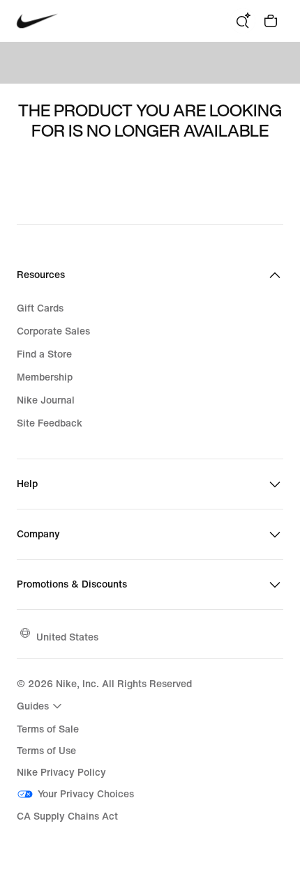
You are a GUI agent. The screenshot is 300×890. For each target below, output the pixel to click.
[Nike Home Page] (37, 21)
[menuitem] (41, 706)
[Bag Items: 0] (270, 20)
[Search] (242, 20)
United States (67, 636)
